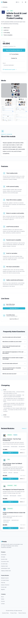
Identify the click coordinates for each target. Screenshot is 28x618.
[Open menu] (25, 2)
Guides (2, 599)
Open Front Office (13, 319)
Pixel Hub (3, 582)
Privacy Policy (13, 613)
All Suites (3, 557)
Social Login (3, 587)
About (2, 596)
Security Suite (4, 559)
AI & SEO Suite (4, 563)
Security (3, 601)
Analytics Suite (4, 566)
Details (9, 452)
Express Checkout (5, 584)
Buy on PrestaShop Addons (13, 50)
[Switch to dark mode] (22, 2)
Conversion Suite (5, 561)
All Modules (4, 7)
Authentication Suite (5, 568)
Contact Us (14, 58)
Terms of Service (22, 613)
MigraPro (3, 589)
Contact (3, 603)
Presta (4, 2)
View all (24, 428)
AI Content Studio (5, 580)
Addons (21, 452)
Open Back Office (13, 308)
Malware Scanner (5, 578)
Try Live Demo (14, 54)
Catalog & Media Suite (6, 570)
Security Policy (5, 613)
